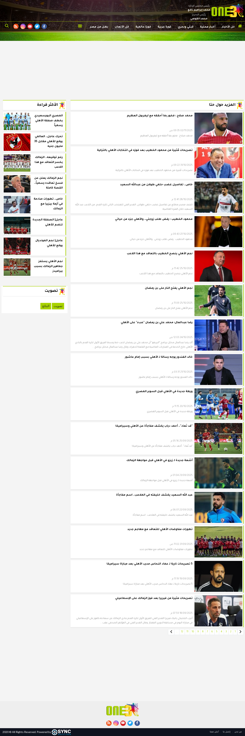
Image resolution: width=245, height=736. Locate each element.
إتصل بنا (226, 732)
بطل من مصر (99, 27)
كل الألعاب (122, 27)
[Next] (171, 632)
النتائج (45, 306)
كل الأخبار (228, 27)
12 (182, 632)
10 (193, 632)
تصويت (58, 306)
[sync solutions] (61, 732)
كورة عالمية (143, 27)
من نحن (238, 732)
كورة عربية (164, 27)
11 (187, 632)
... (177, 632)
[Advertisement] (122, 67)
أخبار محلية (207, 27)
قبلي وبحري (186, 27)
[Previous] (240, 632)
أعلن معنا (214, 732)
